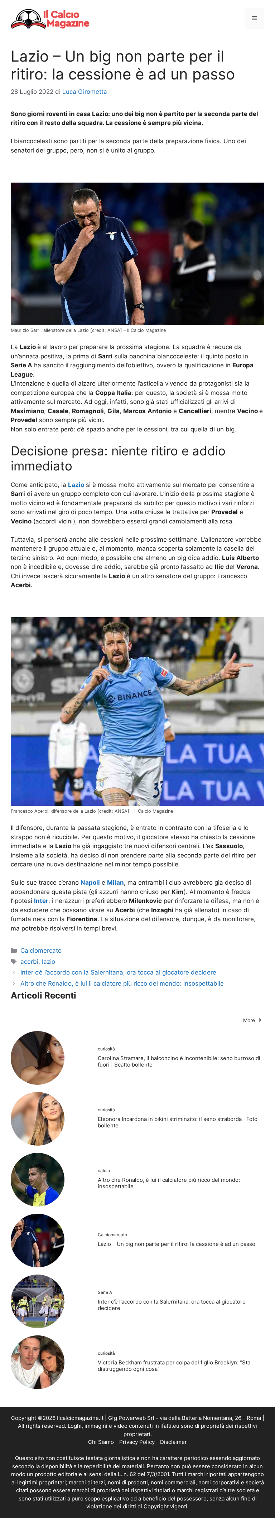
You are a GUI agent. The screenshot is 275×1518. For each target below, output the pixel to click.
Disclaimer (173, 1442)
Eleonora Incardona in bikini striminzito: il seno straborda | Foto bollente (177, 1122)
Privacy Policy (137, 1442)
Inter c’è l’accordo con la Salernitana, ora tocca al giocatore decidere (118, 972)
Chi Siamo (101, 1442)
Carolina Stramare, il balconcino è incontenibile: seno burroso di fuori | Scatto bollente (179, 1061)
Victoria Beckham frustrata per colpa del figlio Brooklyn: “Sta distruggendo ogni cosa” (174, 1365)
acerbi (29, 961)
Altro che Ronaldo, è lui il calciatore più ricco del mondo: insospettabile (122, 983)
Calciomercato (41, 950)
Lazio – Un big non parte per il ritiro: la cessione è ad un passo (176, 1244)
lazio (48, 961)
